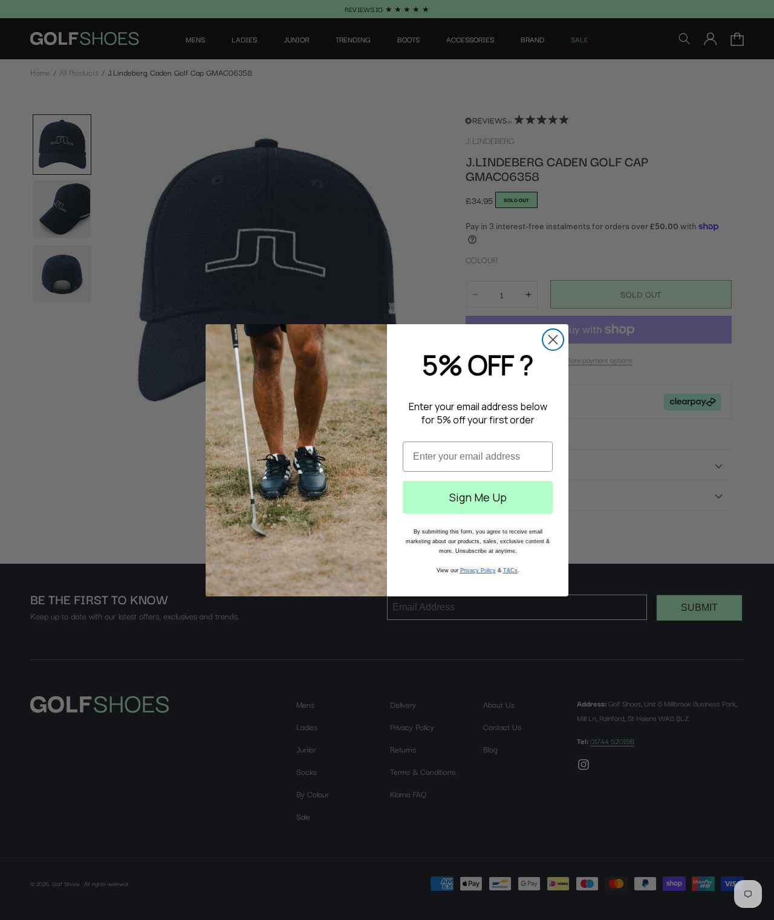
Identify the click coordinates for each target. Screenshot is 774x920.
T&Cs (510, 570)
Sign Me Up (478, 497)
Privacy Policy (478, 570)
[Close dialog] (553, 339)
